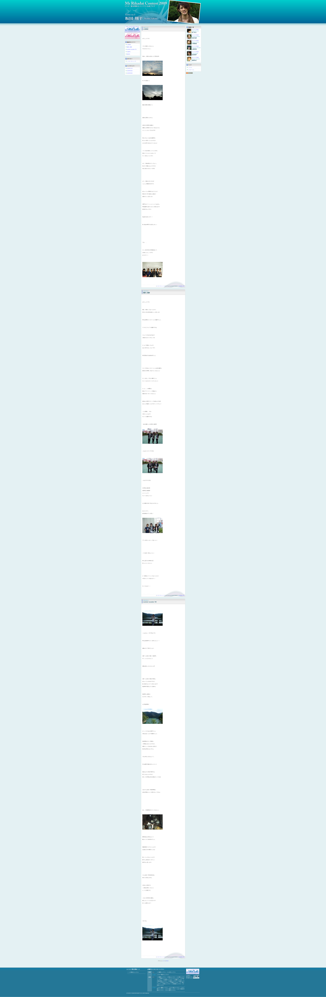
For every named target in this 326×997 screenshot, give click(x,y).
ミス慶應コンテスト (161, 972)
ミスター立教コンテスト (170, 989)
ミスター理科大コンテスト (163, 974)
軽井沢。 (129, 54)
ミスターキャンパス (160, 286)
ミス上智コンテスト (171, 972)
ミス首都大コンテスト (167, 979)
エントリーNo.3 (195, 42)
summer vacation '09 (149, 602)
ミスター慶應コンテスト (162, 987)
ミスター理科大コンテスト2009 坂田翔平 (163, 11)
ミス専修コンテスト (174, 982)
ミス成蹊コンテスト (177, 979)
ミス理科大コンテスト (134, 972)
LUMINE (145, 29)
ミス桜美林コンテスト (176, 983)
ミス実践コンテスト (172, 981)
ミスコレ (190, 67)
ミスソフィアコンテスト (173, 978)
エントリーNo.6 (196, 59)
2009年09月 (130, 70)
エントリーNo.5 (195, 53)
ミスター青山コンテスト (174, 987)
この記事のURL (181, 286)
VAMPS (128, 51)
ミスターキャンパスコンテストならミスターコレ (193, 971)
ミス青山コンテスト (171, 977)
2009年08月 (130, 73)
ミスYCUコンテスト (164, 982)
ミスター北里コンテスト (170, 990)
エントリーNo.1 (195, 31)
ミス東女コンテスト (166, 983)
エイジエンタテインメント (193, 977)
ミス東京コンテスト (163, 978)
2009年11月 (130, 68)
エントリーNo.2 (196, 36)
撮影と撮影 (146, 292)
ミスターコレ (191, 69)
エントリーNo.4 (196, 48)
